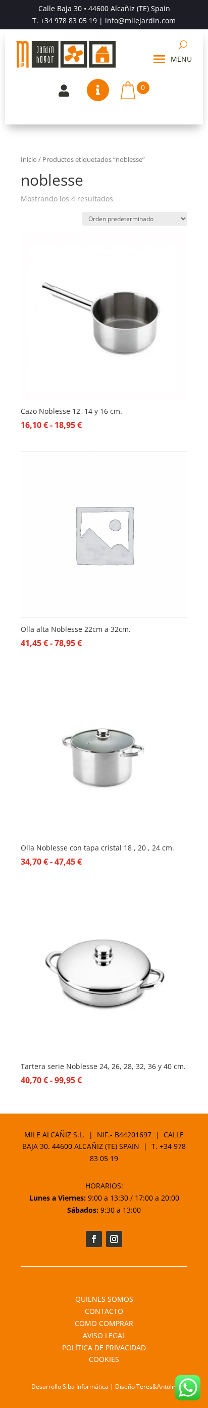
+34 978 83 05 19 (68, 20)
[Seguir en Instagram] (114, 1239)
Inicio (29, 159)
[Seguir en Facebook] (94, 1239)
